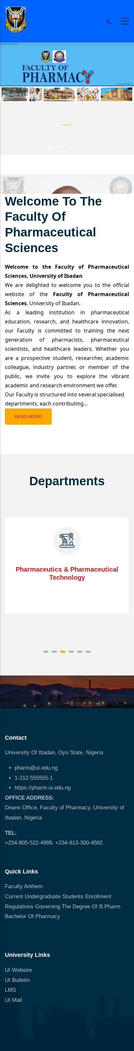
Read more (28, 416)
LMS (10, 990)
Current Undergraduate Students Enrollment (58, 896)
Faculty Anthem (24, 886)
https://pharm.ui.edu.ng (43, 788)
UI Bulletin (17, 980)
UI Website (18, 970)
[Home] (16, 19)
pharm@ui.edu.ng (36, 768)
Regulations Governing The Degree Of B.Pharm (62, 906)
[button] (45, 652)
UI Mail (13, 1000)
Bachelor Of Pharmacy (33, 916)
